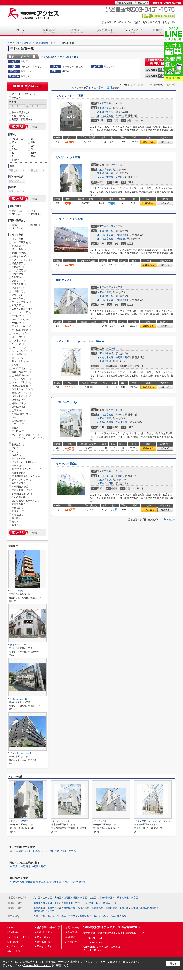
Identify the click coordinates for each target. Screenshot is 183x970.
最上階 (17, 518)
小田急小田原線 (105, 422)
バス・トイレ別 (21, 396)
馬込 (63, 916)
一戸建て (16, 97)
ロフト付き (19, 336)
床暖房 (17, 428)
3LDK (33, 152)
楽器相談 (18, 246)
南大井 (36, 902)
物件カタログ (15, 951)
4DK (33, 156)
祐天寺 (115, 916)
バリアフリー (20, 274)
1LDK (33, 142)
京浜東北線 (83, 907)
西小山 (106, 916)
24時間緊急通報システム (26, 476)
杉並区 (72, 851)
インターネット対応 (24, 462)
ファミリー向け (21, 326)
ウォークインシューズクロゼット (27, 440)
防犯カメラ (19, 483)
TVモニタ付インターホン (26, 469)
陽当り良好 (19, 249)
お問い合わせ (72, 927)
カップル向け (20, 319)
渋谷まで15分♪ (44, 946)
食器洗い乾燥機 (21, 386)
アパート (16, 94)
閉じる (173, 963)
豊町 (91, 902)
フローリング (20, 333)
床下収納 (18, 431)
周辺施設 (70, 937)
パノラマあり (19, 228)
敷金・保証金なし (21, 112)
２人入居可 (19, 270)
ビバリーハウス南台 (68, 157)
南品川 (57, 902)
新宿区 (19, 851)
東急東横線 (111, 907)
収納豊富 (18, 444)
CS (15, 448)
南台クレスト (64, 280)
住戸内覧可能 (20, 497)
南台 (113, 103)
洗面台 (17, 410)
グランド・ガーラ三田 (21, 753)
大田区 (44, 851)
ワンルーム (17, 138)
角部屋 (17, 525)
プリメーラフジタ (67, 402)
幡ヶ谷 (109, 112)
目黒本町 (68, 902)
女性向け (18, 323)
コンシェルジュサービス (26, 500)
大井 (77, 902)
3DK (14, 152)
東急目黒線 (97, 907)
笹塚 (108, 108)
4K (13, 156)
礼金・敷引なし (20, 115)
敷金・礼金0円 (44, 937)
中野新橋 (120, 238)
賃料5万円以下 (44, 941)
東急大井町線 (54, 907)
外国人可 (18, 305)
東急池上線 (39, 907)
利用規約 (13, 941)
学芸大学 (84, 916)
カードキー (19, 298)
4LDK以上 (17, 160)
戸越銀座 (96, 916)
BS (15, 451)
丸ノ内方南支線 (105, 115)
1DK (14, 142)
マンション (30, 94)
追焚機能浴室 (20, 399)
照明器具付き (20, 361)
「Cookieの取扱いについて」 (37, 965)
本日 (33, 210)
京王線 (100, 108)
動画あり (35, 225)
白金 (98, 902)
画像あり (16, 225)
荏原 (114, 902)
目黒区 (36, 851)
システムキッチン (22, 389)
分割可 (17, 277)
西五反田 (47, 902)
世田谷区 (54, 851)
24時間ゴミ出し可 (22, 493)
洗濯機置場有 (20, 375)
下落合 (74, 882)
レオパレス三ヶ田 (18, 699)
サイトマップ (15, 946)
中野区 (107, 103)
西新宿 (82, 882)
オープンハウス (21, 301)
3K (32, 149)
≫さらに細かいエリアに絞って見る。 (61, 56)
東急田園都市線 (148, 907)
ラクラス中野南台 (67, 463)
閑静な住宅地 (20, 253)
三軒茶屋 (73, 916)
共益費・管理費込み (22, 119)
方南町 (119, 115)
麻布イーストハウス (19, 644)
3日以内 (16, 214)
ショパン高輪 (16, 590)
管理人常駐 (19, 284)
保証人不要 (19, 263)
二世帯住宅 (19, 291)
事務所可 (18, 266)
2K (13, 145)
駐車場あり (19, 504)
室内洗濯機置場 (21, 330)
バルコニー (19, 347)
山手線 (134, 907)
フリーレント (20, 295)
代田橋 (109, 483)
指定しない (17, 210)
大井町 (55, 916)
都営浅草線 (69, 907)
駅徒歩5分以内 (44, 932)
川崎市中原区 (105, 897)
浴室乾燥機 (19, 403)
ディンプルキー (21, 479)
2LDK (14, 149)
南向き (17, 521)
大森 (35, 916)
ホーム (11, 927)
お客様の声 (71, 941)
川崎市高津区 (122, 897)
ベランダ (18, 343)
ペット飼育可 (20, 239)
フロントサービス (22, 490)
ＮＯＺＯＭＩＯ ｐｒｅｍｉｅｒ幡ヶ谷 (80, 341)
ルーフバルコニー (22, 351)
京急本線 (124, 907)
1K (32, 138)
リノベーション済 (22, 260)
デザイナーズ (20, 256)
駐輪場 (17, 365)
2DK (33, 145)
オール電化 (19, 354)
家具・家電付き (21, 371)
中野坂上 (14, 866)
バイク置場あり (21, 368)
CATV (16, 455)
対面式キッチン (21, 393)
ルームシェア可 (21, 312)
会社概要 (13, 932)
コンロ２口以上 (21, 382)
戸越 (84, 902)
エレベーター (20, 358)
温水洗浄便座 (20, 406)
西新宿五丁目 (54, 882)
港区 (12, 851)
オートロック (20, 465)
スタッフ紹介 (72, 932)
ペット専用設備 (21, 242)
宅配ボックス (20, 472)
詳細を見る (148, 142)
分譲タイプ (19, 281)
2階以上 (17, 507)
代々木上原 (121, 422)
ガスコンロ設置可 (22, 309)
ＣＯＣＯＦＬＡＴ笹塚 (69, 95)
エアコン (18, 424)
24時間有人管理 (21, 486)
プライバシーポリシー (20, 937)
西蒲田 (106, 902)
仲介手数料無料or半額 (48, 927)
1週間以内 (36, 214)
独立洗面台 (19, 421)
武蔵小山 (45, 916)
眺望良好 (18, 288)
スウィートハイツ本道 (69, 218)
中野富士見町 (123, 235)
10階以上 (18, 511)
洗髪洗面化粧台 (21, 413)
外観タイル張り (21, 378)
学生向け (18, 316)
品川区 (28, 851)
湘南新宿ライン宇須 (43, 911)
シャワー (18, 417)
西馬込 (125, 916)
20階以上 (18, 514)
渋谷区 (64, 851)
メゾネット (19, 340)
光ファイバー (20, 458)
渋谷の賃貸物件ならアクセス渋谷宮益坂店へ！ (113, 927)
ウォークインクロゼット (26, 434)
